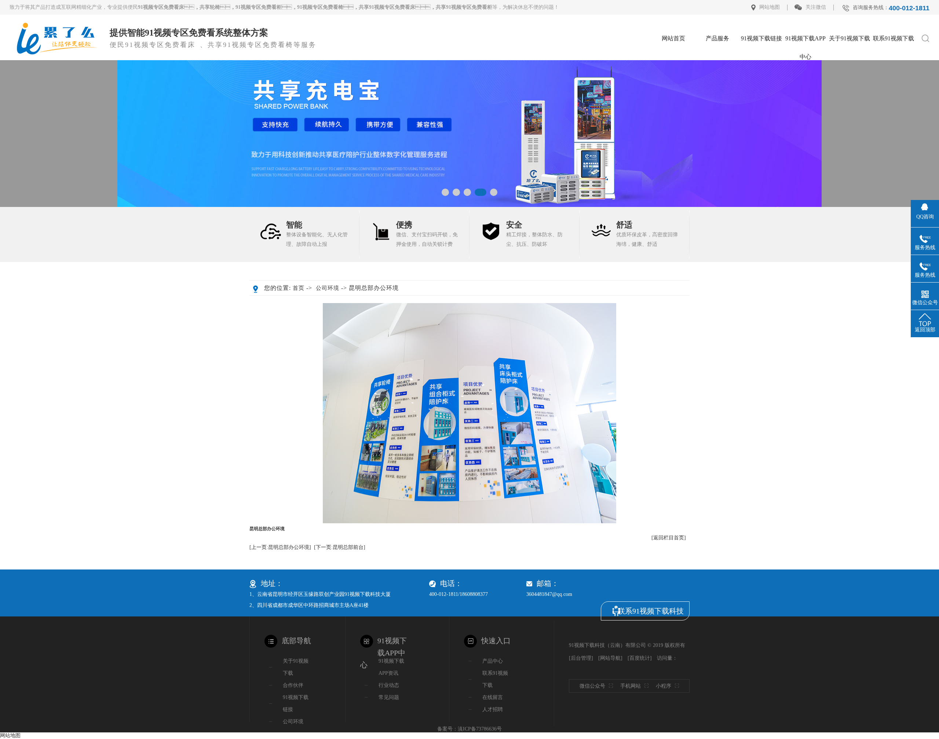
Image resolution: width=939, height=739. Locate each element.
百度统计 (639, 658)
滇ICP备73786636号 (480, 729)
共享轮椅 (717, 98)
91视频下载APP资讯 (391, 667)
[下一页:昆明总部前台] (339, 547)
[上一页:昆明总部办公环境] (280, 547)
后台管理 (581, 658)
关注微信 (815, 7)
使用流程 (717, 154)
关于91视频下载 (849, 38)
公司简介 (849, 60)
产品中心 (492, 661)
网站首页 (673, 38)
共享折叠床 (717, 116)
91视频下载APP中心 (805, 41)
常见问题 (389, 697)
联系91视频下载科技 (651, 611)
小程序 (663, 686)
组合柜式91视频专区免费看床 (717, 82)
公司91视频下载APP (805, 63)
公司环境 (849, 79)
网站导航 (610, 658)
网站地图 (769, 7)
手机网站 (630, 686)
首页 (298, 288)
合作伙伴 (849, 98)
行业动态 (805, 79)
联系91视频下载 (893, 38)
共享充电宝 (717, 135)
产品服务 (717, 38)
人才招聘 (893, 60)
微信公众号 (592, 686)
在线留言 (893, 79)
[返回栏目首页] (668, 537)
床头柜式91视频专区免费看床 (717, 63)
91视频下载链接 (761, 38)
